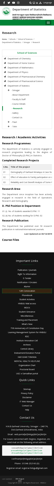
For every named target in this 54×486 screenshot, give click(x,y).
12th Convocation (27, 291)
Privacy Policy (27, 393)
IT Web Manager (27, 401)
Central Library (27, 348)
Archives (27, 344)
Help (27, 409)
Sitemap (27, 389)
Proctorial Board (27, 369)
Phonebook (27, 295)
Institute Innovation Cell (27, 340)
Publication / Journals (27, 270)
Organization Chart (27, 365)
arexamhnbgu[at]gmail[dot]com (26, 450)
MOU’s (27, 307)
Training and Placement (27, 320)
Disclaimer (27, 397)
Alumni (27, 286)
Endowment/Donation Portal (27, 353)
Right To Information (27, 274)
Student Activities (27, 299)
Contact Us (27, 405)
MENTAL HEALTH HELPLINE (27, 361)
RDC (27, 336)
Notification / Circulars (27, 282)
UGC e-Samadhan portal (27, 373)
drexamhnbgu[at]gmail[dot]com (27, 453)
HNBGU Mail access (27, 303)
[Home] (6, 11)
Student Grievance (27, 311)
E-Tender (27, 278)
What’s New (27, 324)
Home (4, 39)
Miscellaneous (27, 316)
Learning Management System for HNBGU (27, 332)
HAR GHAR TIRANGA (27, 357)
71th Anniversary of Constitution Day (27, 328)
